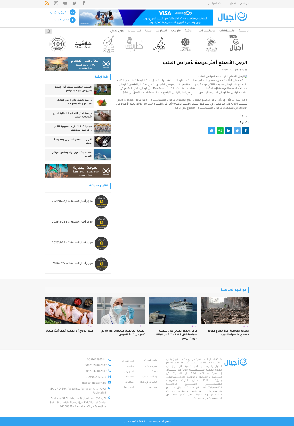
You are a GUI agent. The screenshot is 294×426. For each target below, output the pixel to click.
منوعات (176, 30)
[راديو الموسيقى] (109, 44)
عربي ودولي (117, 30)
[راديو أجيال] (236, 44)
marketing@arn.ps (94, 383)
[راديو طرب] (134, 44)
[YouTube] (65, 3)
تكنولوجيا (161, 30)
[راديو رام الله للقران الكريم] (185, 44)
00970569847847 (96, 371)
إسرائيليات (134, 30)
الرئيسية (244, 30)
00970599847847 (96, 365)
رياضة (188, 30)
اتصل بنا (231, 3)
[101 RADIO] (58, 44)
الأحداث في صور (149, 382)
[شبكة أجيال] (233, 17)
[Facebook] (84, 3)
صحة (148, 30)
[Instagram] (56, 3)
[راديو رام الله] (160, 44)
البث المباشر (215, 3)
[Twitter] (74, 3)
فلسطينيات (227, 30)
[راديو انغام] (211, 44)
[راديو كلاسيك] (83, 44)
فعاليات (129, 377)
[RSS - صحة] (47, 3)
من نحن (244, 3)
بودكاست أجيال (206, 30)
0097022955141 (97, 359)
